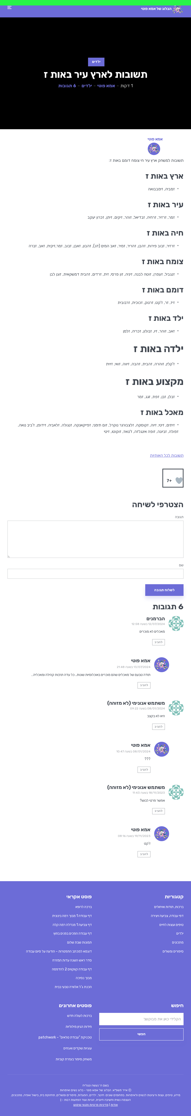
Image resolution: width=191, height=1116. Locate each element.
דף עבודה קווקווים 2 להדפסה (72, 969)
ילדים (96, 62)
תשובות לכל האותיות (167, 455)
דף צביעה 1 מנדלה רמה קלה (72, 925)
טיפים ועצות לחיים (171, 925)
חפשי (141, 1034)
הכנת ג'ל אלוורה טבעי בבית (73, 987)
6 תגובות (67, 85)
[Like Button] (179, 480)
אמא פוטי (106, 85)
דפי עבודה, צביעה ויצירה (167, 916)
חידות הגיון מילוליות (79, 1027)
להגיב (158, 642)
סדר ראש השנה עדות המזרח (72, 960)
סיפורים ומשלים (173, 951)
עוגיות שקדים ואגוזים (77, 1048)
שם (181, 565)
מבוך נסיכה (84, 978)
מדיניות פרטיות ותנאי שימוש (90, 1105)
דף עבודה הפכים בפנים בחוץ (72, 933)
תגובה (179, 517)
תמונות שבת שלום (79, 942)
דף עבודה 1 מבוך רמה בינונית (72, 916)
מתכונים (178, 942)
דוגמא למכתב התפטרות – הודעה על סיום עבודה (59, 951)
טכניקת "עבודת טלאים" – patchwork (65, 1037)
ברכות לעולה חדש (79, 1016)
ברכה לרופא (83, 907)
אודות (114, 1105)
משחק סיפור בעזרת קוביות (74, 1059)
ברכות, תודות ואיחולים (169, 907)
